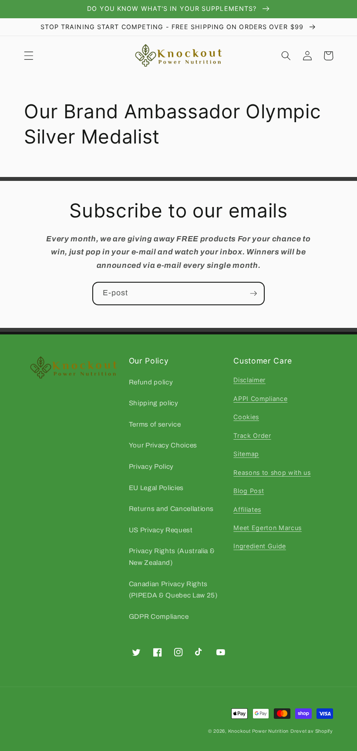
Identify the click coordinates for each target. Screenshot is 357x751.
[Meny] (28, 55)
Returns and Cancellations (171, 508)
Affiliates (247, 509)
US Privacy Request (161, 530)
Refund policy (151, 382)
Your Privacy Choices (163, 445)
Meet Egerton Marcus (267, 527)
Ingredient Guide (259, 546)
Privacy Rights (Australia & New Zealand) (172, 556)
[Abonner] (253, 293)
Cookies (246, 417)
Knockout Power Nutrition (258, 731)
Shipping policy (153, 403)
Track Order (252, 435)
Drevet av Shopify (311, 731)
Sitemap (246, 453)
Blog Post (248, 490)
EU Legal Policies (156, 487)
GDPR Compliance (159, 616)
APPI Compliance (260, 398)
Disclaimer (249, 380)
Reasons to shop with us (271, 472)
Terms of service (155, 424)
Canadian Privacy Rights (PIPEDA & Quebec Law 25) (173, 589)
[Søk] (286, 55)
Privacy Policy (151, 466)
